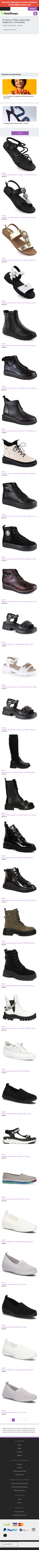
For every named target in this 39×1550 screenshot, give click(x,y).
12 (25, 1420)
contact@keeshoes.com (19, 5)
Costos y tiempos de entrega (19, 1483)
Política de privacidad (19, 1471)
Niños (19, 1445)
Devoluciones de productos (19, 1487)
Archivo (19, 1502)
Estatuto (19, 1467)
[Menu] (35, 13)
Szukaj (33, 9)
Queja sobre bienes (19, 1490)
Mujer (19, 1448)
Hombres (19, 1452)
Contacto (19, 1464)
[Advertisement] (19, 53)
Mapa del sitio (19, 1474)
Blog (19, 1499)
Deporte (19, 1455)
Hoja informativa (19, 1511)
